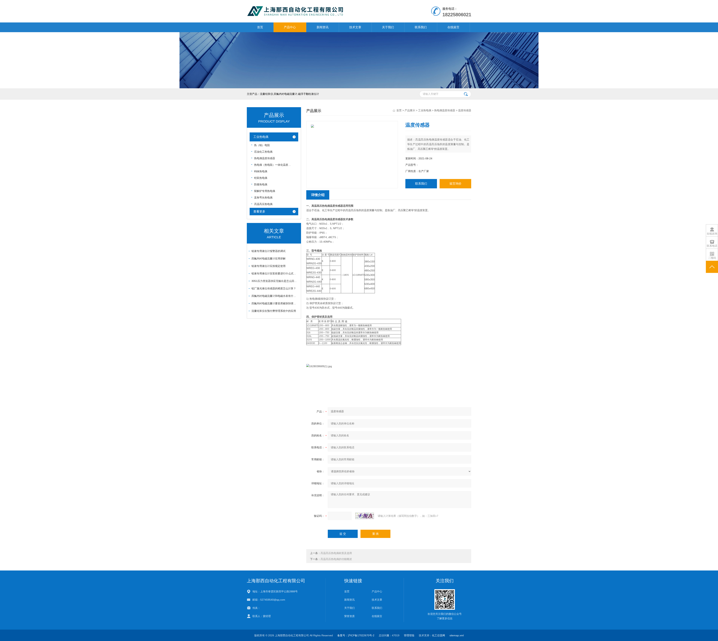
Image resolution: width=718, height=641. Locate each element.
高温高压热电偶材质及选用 (336, 553)
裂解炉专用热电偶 (264, 190)
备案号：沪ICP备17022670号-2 (355, 635)
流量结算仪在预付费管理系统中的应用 (273, 310)
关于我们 (388, 27)
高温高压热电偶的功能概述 (336, 559)
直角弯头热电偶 (263, 197)
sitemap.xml (456, 635)
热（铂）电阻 (262, 145)
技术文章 (355, 27)
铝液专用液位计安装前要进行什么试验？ (274, 273)
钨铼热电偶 (260, 171)
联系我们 (421, 27)
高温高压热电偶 (263, 204)
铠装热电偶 (260, 177)
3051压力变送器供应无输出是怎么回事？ (274, 280)
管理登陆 (409, 635)
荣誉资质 (349, 616)
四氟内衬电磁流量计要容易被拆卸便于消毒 (274, 303)
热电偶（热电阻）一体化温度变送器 (273, 164)
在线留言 (453, 27)
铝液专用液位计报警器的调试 (268, 251)
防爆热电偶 (260, 184)
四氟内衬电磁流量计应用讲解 (268, 258)
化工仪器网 (438, 635)
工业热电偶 (260, 136)
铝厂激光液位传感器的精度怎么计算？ (273, 288)
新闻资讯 (323, 27)
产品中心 (290, 27)
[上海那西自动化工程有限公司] (316, 3)
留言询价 (455, 183)
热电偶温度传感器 (264, 158)
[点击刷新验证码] (364, 516)
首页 (260, 27)
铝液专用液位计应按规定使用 (268, 265)
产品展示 (410, 110)
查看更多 (259, 211)
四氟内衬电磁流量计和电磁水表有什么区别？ (274, 295)
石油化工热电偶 (263, 151)
